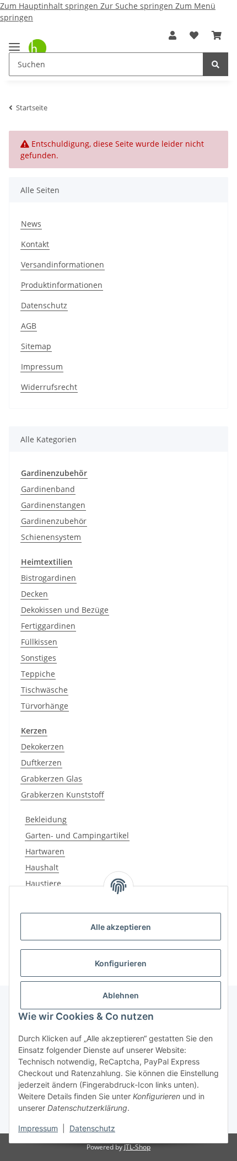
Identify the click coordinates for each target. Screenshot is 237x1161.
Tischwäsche (44, 689)
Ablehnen (121, 995)
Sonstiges (38, 657)
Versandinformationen (62, 264)
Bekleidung (46, 819)
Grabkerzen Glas (51, 778)
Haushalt (41, 867)
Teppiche (38, 673)
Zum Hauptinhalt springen (50, 6)
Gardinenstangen (53, 505)
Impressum (38, 1128)
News (31, 223)
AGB (28, 325)
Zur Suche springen (137, 6)
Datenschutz (92, 1128)
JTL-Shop (137, 1147)
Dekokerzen (42, 746)
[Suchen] (215, 64)
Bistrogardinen (48, 578)
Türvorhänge (44, 705)
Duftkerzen (41, 762)
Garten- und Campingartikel (77, 835)
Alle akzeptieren (120, 927)
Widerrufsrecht (49, 387)
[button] (172, 35)
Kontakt (35, 244)
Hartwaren (44, 851)
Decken (34, 593)
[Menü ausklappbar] (14, 42)
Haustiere (43, 883)
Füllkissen (39, 641)
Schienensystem (51, 537)
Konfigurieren (121, 963)
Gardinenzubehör (54, 521)
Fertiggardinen (48, 625)
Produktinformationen (62, 285)
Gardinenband (48, 489)
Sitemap (36, 346)
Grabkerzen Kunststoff (62, 794)
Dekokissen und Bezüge (65, 609)
